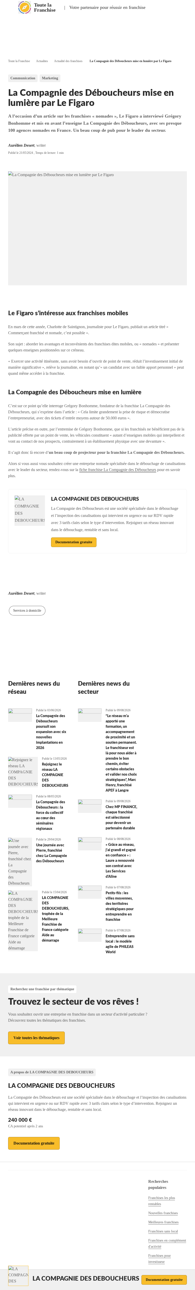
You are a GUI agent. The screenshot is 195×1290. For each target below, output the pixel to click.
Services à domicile (27, 610)
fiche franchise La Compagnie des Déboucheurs (117, 470)
